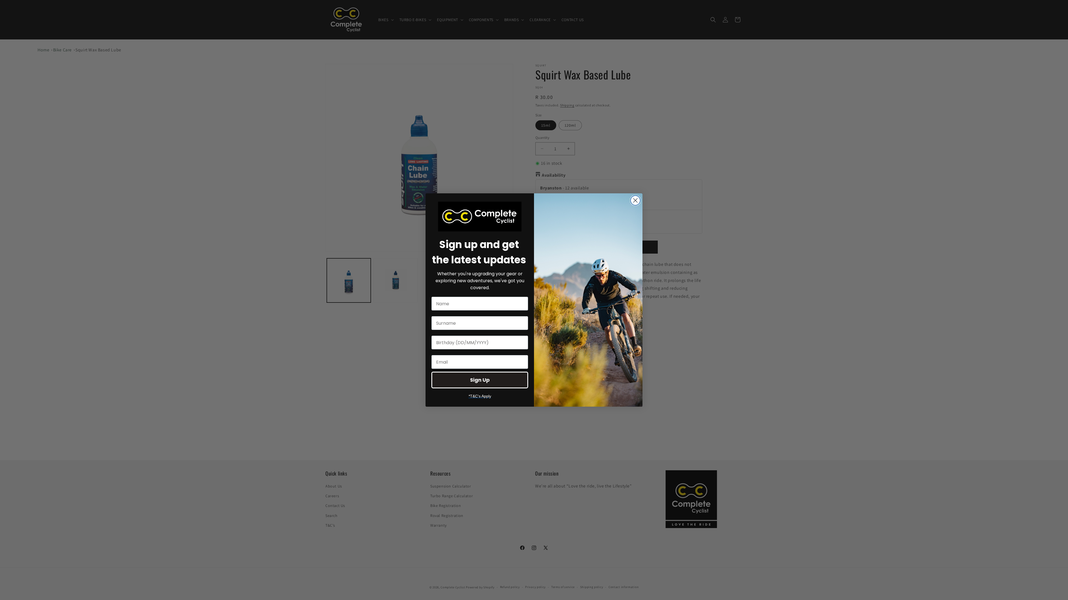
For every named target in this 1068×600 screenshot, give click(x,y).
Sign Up (480, 379)
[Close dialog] (635, 200)
